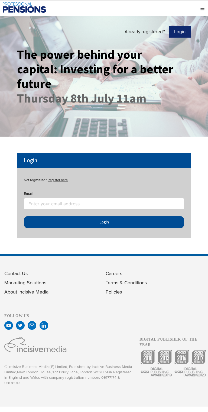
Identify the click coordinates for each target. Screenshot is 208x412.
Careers (114, 273)
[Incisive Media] (35, 351)
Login (180, 31)
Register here (58, 179)
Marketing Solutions (25, 282)
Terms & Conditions (126, 282)
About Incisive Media (26, 291)
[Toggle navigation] (201, 9)
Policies (114, 291)
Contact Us (16, 273)
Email (28, 193)
